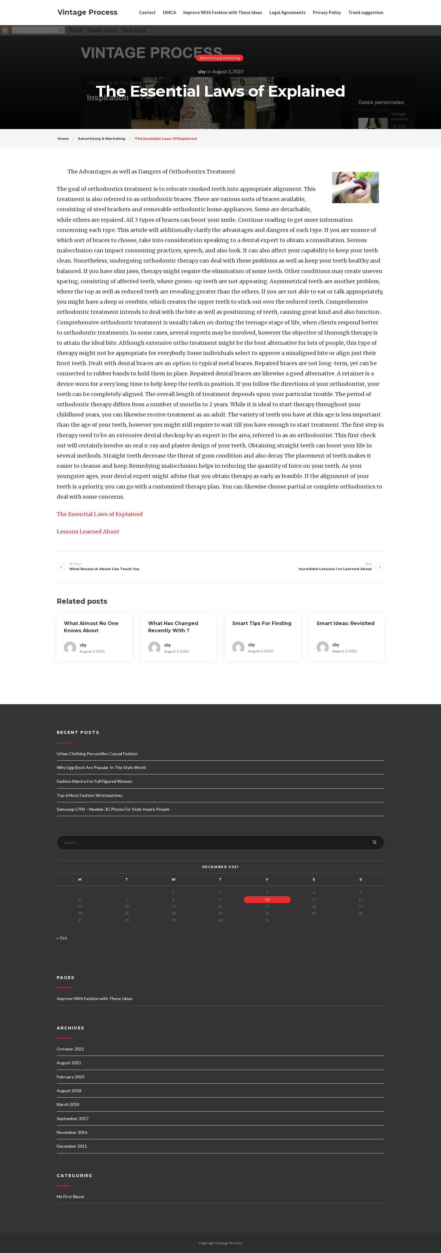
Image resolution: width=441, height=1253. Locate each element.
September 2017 (72, 1118)
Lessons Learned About (88, 531)
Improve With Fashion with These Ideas (222, 12)
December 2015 (72, 1146)
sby (202, 71)
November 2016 (72, 1132)
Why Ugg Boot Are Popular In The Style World (101, 767)
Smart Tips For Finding (262, 623)
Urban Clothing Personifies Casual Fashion (97, 753)
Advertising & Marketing (220, 58)
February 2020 (70, 1076)
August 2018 (69, 1090)
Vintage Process (88, 12)
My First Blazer (71, 1196)
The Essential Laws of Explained (100, 514)
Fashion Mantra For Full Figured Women (94, 781)
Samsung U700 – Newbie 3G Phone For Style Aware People (113, 809)
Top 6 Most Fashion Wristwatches (89, 795)
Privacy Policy (327, 12)
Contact (147, 12)
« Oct (62, 937)
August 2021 (69, 1062)
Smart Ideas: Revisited (345, 623)
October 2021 (70, 1048)
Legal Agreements (287, 12)
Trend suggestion (365, 12)
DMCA (169, 12)
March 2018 (68, 1104)
